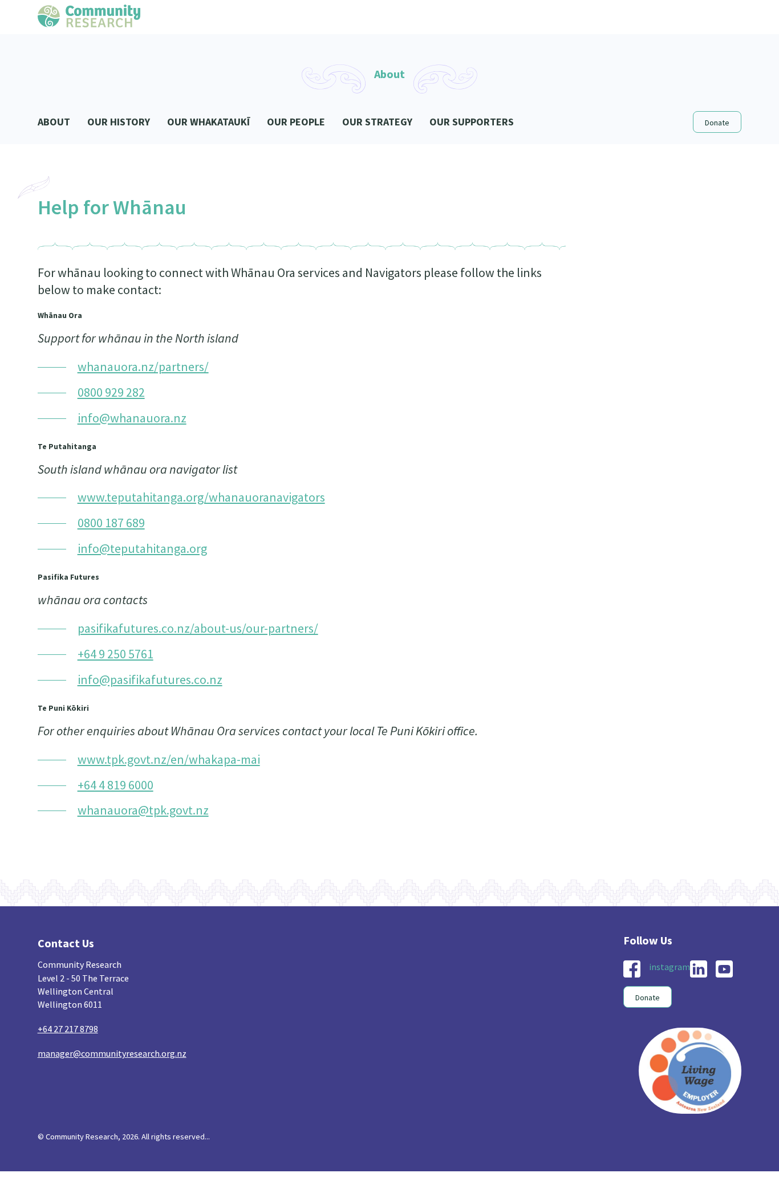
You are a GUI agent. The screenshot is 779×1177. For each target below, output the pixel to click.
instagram (669, 966)
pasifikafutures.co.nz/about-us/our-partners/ (198, 628)
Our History (118, 121)
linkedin (698, 969)
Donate (717, 122)
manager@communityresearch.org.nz (112, 1053)
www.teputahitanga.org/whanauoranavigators (201, 497)
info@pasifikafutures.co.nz (150, 679)
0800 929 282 (111, 392)
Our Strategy (377, 121)
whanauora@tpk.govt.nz (143, 810)
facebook (631, 969)
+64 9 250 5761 (115, 654)
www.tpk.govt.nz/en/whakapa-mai (169, 759)
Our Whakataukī (208, 121)
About (54, 121)
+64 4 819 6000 (115, 785)
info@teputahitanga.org (142, 548)
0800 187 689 (111, 523)
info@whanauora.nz (132, 418)
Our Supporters (471, 121)
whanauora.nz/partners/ (143, 366)
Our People (296, 121)
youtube (724, 969)
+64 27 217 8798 (68, 1029)
